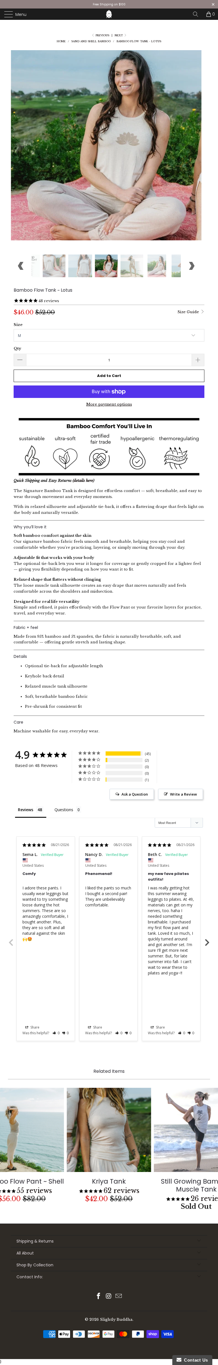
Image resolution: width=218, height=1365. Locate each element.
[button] (56, 1033)
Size (18, 324)
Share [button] (34, 1027)
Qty (17, 348)
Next (119, 35)
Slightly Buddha (116, 1319)
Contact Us (194, 1360)
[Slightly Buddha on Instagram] (108, 1296)
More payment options (109, 404)
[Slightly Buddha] (109, 14)
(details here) (83, 480)
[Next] (191, 152)
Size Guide (188, 312)
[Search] (197, 14)
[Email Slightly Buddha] (119, 1296)
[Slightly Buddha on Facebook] (98, 1296)
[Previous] (21, 152)
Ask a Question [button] (134, 794)
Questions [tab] (63, 809)
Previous (11, 942)
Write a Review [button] (183, 794)
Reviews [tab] (25, 809)
